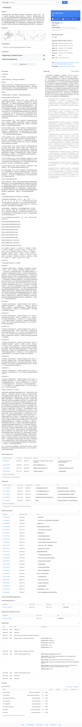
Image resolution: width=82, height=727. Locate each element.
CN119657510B (6, 589)
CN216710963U (6, 551)
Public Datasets (39, 724)
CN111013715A (6, 536)
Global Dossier (67, 66)
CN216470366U (6, 532)
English (62, 22)
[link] (17, 47)
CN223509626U (6, 586)
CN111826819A (6, 491)
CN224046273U (6, 567)
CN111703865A (6, 488)
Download (69, 686)
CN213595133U (6, 573)
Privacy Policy (53, 724)
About (22, 724)
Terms (46, 724)
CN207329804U (6, 468)
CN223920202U (6, 579)
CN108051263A (6, 471)
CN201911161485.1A (7, 607)
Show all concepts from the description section (14, 715)
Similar (75, 19)
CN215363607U (6, 529)
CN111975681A (6, 494)
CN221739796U (6, 576)
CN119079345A (6, 542)
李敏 (57, 25)
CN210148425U (6, 561)
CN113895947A (6, 497)
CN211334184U (6, 564)
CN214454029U (6, 557)
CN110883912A (6, 520)
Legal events (72, 62)
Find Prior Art (67, 19)
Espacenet (61, 66)
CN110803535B (6, 517)
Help (60, 724)
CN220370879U (6, 582)
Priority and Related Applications (65, 64)
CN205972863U (6, 465)
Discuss (73, 66)
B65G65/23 (7, 47)
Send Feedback (30, 724)
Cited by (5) (66, 62)
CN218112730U (6, 539)
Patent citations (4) (58, 62)
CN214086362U (6, 570)
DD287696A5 (6, 460)
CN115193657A (6, 500)
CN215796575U (6, 545)
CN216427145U (6, 548)
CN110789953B (6, 526)
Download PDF (57, 19)
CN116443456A (6, 554)
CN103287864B (6, 523)
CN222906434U (6, 592)
